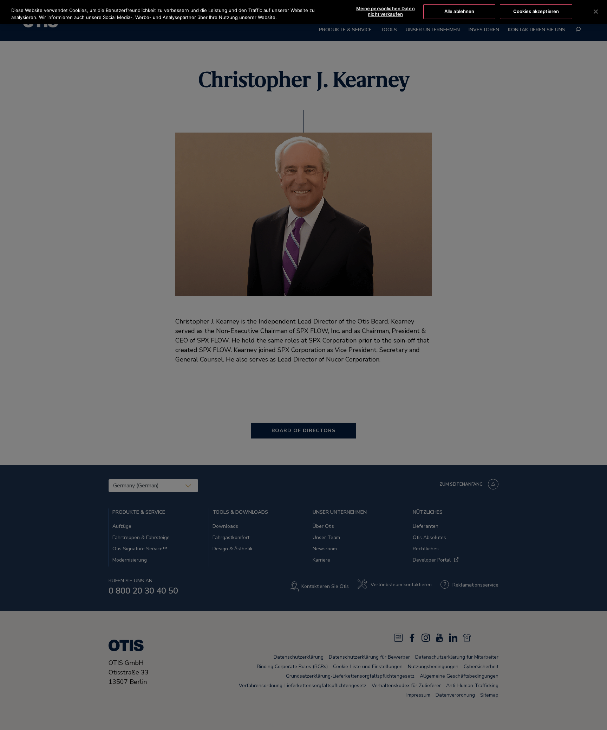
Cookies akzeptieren (536, 11)
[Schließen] (595, 11)
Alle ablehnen (459, 11)
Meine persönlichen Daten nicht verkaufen (385, 11)
